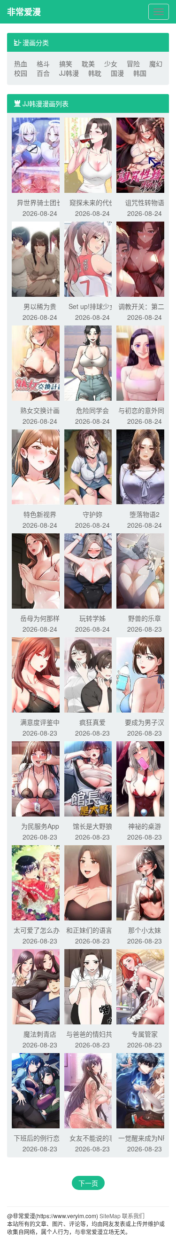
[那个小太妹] (144, 882)
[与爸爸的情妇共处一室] (92, 986)
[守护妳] (92, 466)
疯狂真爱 (92, 722)
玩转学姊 (92, 618)
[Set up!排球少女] (92, 258)
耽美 (88, 63)
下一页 (88, 1183)
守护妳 (92, 514)
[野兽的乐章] (144, 570)
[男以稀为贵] (40, 258)
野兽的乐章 (144, 618)
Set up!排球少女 (92, 306)
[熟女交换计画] (40, 362)
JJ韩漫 (69, 73)
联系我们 (133, 1216)
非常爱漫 (24, 12)
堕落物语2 (145, 514)
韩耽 (94, 73)
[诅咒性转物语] (144, 154)
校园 (20, 73)
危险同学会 (92, 410)
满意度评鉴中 (40, 722)
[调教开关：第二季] (144, 258)
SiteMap (110, 1216)
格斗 (43, 63)
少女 (110, 63)
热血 (20, 63)
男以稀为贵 (39, 306)
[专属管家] (144, 986)
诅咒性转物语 (144, 202)
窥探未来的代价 (92, 202)
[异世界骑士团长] (40, 154)
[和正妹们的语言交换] (92, 882)
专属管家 (144, 1034)
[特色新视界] (40, 466)
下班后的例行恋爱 (40, 1137)
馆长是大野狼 (92, 826)
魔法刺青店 (39, 1034)
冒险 (133, 63)
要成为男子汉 (144, 722)
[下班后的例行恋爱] (40, 1089)
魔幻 (155, 63)
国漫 (117, 73)
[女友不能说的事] (92, 1089)
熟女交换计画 (40, 410)
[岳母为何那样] (40, 570)
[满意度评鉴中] (40, 674)
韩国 (139, 73)
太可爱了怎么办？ (40, 930)
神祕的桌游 (144, 826)
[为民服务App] (40, 778)
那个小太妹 (144, 930)
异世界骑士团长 (40, 202)
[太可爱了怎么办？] (40, 882)
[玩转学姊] (92, 570)
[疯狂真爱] (92, 674)
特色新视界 (39, 514)
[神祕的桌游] (144, 778)
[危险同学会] (92, 362)
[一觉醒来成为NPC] (144, 1089)
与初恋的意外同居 (144, 410)
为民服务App (40, 826)
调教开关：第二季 (144, 306)
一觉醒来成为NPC (144, 1137)
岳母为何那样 (40, 618)
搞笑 (65, 63)
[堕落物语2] (144, 466)
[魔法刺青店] (40, 986)
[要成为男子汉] (144, 674)
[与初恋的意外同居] (144, 362)
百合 (43, 73)
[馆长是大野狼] (92, 778)
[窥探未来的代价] (92, 154)
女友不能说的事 (92, 1137)
